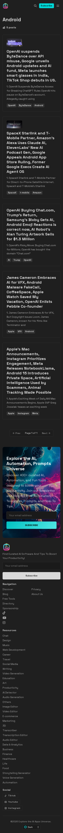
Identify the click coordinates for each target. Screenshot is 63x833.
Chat (5, 635)
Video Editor (10, 711)
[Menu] (57, 5)
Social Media (10, 664)
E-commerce (10, 716)
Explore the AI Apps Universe (35, 821)
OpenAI (11, 105)
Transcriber (10, 730)
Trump (16, 260)
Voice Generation (13, 777)
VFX (20, 331)
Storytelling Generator (16, 773)
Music (6, 645)
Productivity (10, 687)
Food (6, 768)
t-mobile (24, 192)
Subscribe (46, 5)
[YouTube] (4, 618)
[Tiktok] (4, 613)
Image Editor (10, 706)
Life (5, 763)
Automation (10, 782)
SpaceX (12, 192)
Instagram (23, 413)
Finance (7, 754)
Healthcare (9, 758)
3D (4, 725)
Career (6, 654)
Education (9, 678)
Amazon (37, 192)
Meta (35, 413)
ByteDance (25, 105)
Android (39, 105)
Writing (7, 668)
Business (8, 749)
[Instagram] (4, 623)
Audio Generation (13, 697)
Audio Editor (10, 739)
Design (7, 640)
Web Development (14, 649)
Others (7, 702)
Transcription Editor (15, 735)
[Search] (35, 5)
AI (9, 260)
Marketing (9, 720)
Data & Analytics (13, 744)
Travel (6, 659)
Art (4, 682)
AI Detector (9, 692)
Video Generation (13, 673)
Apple (11, 331)
